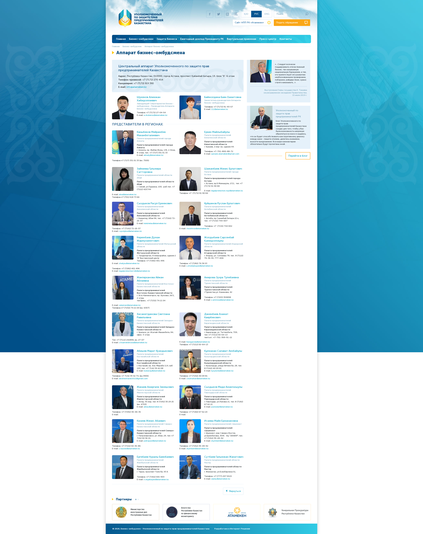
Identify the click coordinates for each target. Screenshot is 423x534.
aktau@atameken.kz (153, 407)
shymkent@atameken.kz (222, 441)
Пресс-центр (267, 39)
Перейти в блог (298, 155)
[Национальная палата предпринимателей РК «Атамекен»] (236, 512)
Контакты (286, 39)
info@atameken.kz (137, 87)
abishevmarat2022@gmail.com (133, 378)
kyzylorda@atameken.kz (222, 371)
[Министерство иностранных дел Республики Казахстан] (135, 512)
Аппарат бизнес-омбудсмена (159, 46)
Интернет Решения (240, 529)
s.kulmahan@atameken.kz (198, 378)
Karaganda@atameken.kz (198, 342)
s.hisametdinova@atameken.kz (133, 342)
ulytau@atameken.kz (220, 479)
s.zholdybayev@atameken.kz (199, 266)
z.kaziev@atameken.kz (129, 448)
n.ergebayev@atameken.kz (156, 479)
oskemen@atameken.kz (130, 305)
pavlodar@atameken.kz (222, 407)
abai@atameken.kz (127, 194)
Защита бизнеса (167, 39)
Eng (266, 14)
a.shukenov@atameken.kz (155, 115)
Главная (121, 39)
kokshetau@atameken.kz (155, 223)
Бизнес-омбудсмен (141, 39)
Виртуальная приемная (241, 39)
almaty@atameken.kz (153, 155)
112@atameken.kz (219, 109)
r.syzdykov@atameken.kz (130, 231)
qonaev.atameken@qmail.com (225, 154)
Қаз (246, 14)
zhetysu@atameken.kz (129, 263)
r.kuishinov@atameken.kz (197, 228)
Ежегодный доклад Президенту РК (202, 39)
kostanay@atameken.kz (154, 371)
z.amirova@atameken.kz (222, 300)
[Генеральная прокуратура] (287, 512)
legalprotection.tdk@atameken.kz (134, 271)
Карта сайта (236, 14)
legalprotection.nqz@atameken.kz (227, 191)
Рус (256, 14)
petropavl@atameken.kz (155, 441)
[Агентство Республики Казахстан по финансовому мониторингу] (186, 512)
